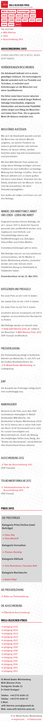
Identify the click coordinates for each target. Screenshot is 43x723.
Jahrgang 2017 (11, 654)
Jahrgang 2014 (11, 664)
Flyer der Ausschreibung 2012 (18, 464)
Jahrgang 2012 (11, 671)
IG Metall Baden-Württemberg (18, 365)
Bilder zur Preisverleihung (16, 596)
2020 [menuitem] (4, 20)
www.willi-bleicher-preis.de (17, 328)
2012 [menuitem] (18, 24)
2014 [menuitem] (4, 24)
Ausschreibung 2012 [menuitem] (13, 39)
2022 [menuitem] (25, 15)
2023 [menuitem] (18, 15)
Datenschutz (35, 719)
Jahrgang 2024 (11, 630)
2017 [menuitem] (25, 20)
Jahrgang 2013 (11, 667)
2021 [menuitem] (33, 15)
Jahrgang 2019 (11, 647)
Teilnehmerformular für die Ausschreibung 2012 (16, 489)
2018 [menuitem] (18, 20)
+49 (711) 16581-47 (19, 698)
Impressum (19, 719)
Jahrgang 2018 (11, 650)
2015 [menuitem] (38, 20)
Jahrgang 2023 (11, 633)
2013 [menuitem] (11, 24)
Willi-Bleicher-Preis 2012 (29, 332)
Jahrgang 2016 (11, 657)
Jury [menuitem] (33, 11)
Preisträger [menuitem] (23, 11)
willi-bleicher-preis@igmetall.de (17, 705)
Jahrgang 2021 (11, 640)
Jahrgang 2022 (11, 636)
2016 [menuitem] (32, 20)
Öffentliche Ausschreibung (16, 612)
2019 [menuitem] (11, 20)
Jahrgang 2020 (11, 643)
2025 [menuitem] (4, 15)
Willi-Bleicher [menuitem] (9, 11)
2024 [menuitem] (11, 15)
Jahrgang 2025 (11, 626)
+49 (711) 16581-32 (19, 695)
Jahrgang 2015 (11, 660)
